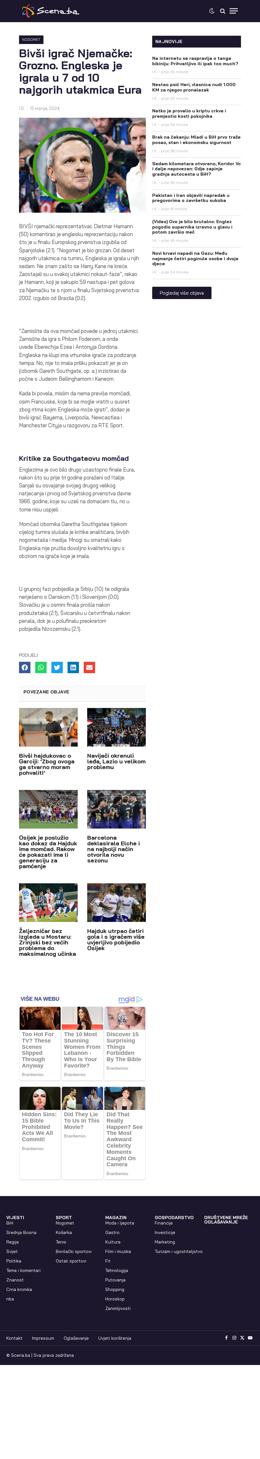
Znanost (15, 1280)
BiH (9, 1223)
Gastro (112, 1232)
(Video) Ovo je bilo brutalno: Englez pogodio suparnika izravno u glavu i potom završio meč (192, 227)
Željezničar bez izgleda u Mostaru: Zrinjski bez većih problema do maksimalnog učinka (47, 942)
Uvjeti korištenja (114, 1338)
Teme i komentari (23, 1270)
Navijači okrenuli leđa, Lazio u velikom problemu (116, 761)
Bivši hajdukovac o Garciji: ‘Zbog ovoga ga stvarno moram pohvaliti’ (47, 764)
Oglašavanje (76, 1338)
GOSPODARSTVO (174, 1217)
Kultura (112, 1242)
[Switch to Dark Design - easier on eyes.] (212, 11)
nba (10, 1299)
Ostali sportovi (71, 1261)
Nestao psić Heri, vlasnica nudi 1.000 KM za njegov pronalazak (194, 87)
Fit (108, 1261)
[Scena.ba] (50, 11)
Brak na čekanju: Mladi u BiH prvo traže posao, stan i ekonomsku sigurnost (196, 139)
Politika (13, 1261)
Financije (164, 1223)
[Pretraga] (223, 11)
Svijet (12, 1251)
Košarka (64, 1232)
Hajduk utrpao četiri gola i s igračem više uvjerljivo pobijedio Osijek (116, 939)
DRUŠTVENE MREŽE (226, 1217)
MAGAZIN (116, 1217)
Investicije (165, 1232)
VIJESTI (15, 1217)
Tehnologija (116, 1270)
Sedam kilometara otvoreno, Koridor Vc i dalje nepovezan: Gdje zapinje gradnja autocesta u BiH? (196, 169)
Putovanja (115, 1280)
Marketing (165, 1242)
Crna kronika (19, 1289)
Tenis (61, 1242)
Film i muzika (118, 1251)
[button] (24, 667)
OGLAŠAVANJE (221, 1222)
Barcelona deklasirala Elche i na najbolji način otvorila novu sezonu (113, 849)
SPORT (64, 1217)
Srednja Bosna (21, 1232)
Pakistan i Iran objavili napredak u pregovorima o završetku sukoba (191, 198)
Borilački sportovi (74, 1251)
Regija (12, 1242)
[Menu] (234, 11)
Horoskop (115, 1299)
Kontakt (14, 1338)
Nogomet (31, 39)
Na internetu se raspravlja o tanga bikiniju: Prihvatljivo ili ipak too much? (195, 60)
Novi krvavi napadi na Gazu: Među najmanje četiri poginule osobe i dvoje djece (195, 258)
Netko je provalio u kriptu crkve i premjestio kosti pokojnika (189, 113)
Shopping (114, 1289)
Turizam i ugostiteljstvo (179, 1251)
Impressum (43, 1338)
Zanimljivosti (118, 1308)
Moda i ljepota (119, 1223)
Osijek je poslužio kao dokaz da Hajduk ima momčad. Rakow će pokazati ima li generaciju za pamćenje (48, 852)
